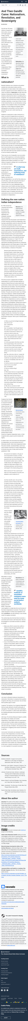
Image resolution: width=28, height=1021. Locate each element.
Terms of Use (15, 1012)
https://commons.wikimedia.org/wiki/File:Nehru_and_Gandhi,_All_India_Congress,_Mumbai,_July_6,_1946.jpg (14, 875)
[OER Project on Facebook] (2, 990)
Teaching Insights (4, 974)
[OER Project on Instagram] (7, 990)
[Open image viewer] (20, 32)
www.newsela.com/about (7, 908)
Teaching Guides (4, 970)
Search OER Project (5, 964)
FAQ (2, 980)
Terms (15, 998)
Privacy (20, 998)
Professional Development (6, 972)
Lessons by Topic (4, 963)
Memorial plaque (19, 410)
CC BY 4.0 (23, 830)
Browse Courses (4, 961)
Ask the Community (5, 984)
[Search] (21, 1)
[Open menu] (26, 1)
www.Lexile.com (11, 945)
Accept (6, 1017)
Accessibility (3, 998)
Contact (3, 999)
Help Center (3, 982)
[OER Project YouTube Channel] (5, 990)
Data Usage (10, 998)
